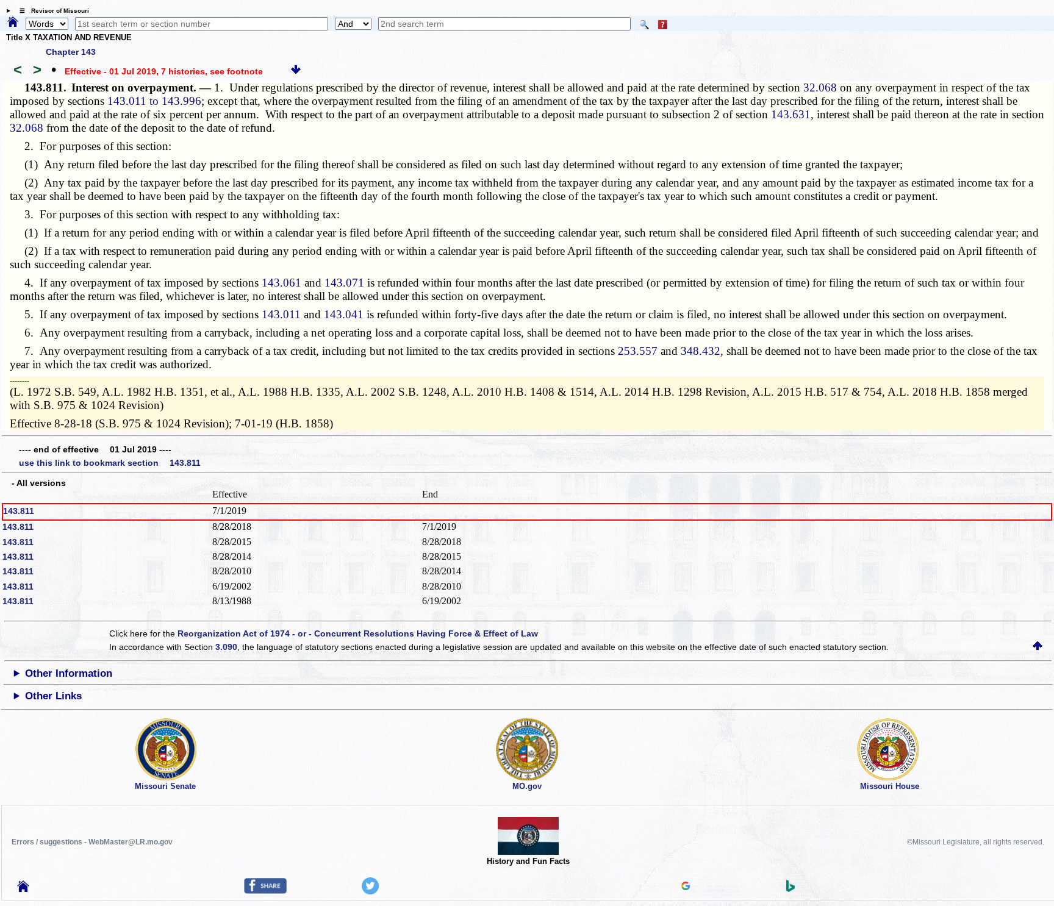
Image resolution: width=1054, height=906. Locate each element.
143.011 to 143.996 (154, 101)
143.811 (18, 511)
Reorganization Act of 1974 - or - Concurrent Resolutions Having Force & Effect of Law (357, 633)
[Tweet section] (370, 891)
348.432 (700, 350)
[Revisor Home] (23, 889)
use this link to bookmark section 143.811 (110, 463)
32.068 (820, 87)
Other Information (68, 673)
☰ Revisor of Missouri (51, 10)
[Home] (12, 22)
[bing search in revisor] (790, 889)
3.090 (226, 647)
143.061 (281, 282)
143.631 (791, 114)
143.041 (344, 314)
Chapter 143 (71, 52)
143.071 (344, 282)
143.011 (281, 314)
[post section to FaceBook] (265, 891)
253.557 (638, 350)
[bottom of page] (296, 71)
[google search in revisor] (685, 887)
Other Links (53, 696)
